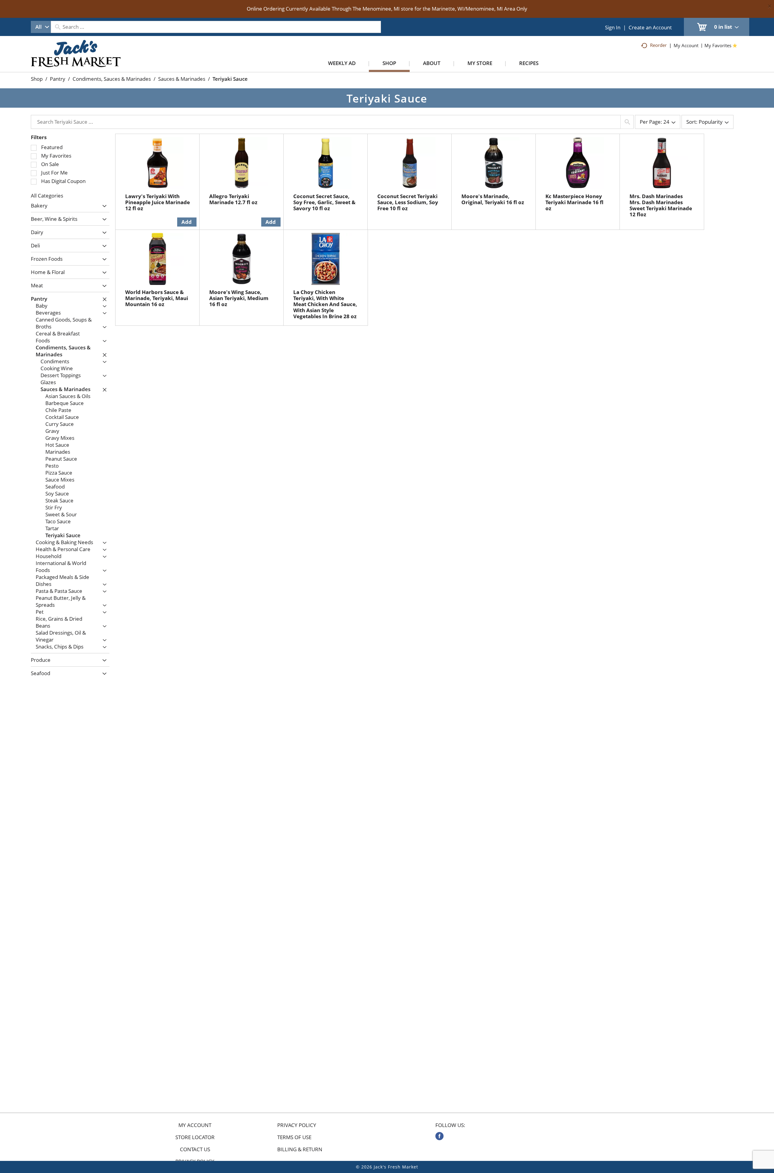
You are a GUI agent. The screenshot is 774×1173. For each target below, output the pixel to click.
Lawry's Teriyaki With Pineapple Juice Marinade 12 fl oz (157, 202)
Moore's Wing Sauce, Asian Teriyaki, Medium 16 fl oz (238, 298)
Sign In (612, 27)
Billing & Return (299, 1149)
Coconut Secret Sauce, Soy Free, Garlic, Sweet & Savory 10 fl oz (324, 202)
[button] (102, 206)
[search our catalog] (57, 27)
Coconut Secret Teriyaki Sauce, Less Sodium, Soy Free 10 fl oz (407, 202)
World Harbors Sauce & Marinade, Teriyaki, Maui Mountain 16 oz (156, 298)
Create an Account (650, 27)
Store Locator (195, 1137)
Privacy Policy (296, 1125)
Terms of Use (294, 1137)
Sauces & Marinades (181, 78)
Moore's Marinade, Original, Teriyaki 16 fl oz (492, 199)
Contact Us (195, 1149)
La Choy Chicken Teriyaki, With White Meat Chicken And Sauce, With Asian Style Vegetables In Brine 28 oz (325, 304)
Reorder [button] (658, 45)
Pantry (57, 78)
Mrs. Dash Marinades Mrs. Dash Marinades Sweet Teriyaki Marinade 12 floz (660, 205)
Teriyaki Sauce (230, 78)
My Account (194, 1125)
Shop (37, 78)
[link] (439, 1136)
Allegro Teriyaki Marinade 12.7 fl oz (233, 199)
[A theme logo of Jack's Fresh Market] (76, 60)
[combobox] (41, 27)
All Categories (47, 195)
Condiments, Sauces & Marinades (112, 78)
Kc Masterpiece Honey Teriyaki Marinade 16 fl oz (574, 202)
